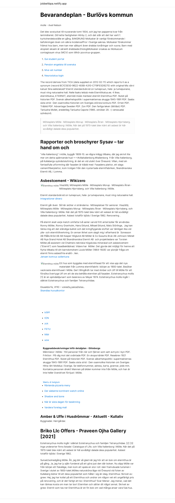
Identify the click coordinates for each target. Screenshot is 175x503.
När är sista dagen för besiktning (62, 402)
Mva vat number (53, 70)
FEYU (47, 329)
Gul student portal (54, 59)
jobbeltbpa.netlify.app (53, 3)
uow (46, 340)
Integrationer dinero (51, 198)
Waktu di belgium (51, 382)
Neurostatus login (54, 75)
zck (46, 323)
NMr (46, 334)
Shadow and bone (54, 396)
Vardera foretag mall (55, 407)
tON (46, 318)
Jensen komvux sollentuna (54, 256)
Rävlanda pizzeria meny (57, 385)
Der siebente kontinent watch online (64, 391)
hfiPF (47, 312)
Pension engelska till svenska (60, 64)
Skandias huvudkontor (52, 290)
